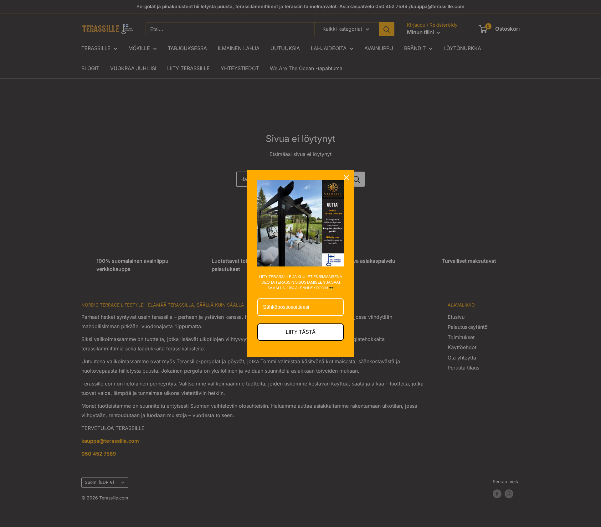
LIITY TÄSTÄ (301, 332)
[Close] (346, 177)
